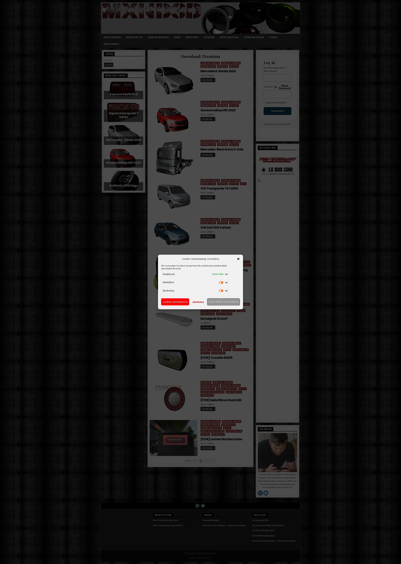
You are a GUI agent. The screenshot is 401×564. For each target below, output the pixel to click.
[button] (238, 258)
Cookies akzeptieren (175, 302)
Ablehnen (198, 302)
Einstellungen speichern (223, 302)
